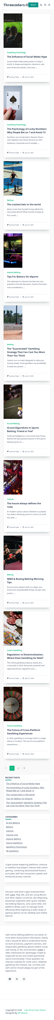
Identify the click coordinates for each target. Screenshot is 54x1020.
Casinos (10, 499)
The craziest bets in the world (24, 204)
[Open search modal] (45, 5)
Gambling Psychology (16, 52)
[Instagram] (23, 979)
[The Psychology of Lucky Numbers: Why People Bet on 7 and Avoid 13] (13, 103)
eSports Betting (13, 272)
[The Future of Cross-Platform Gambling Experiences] (13, 704)
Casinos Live (12, 834)
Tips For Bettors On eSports (22, 276)
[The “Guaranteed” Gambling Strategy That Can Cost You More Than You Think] (13, 322)
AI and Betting (13, 423)
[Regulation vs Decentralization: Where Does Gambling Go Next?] (13, 628)
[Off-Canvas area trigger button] (49, 5)
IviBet (40, 949)
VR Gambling (12, 851)
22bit (12, 894)
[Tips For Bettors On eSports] (13, 250)
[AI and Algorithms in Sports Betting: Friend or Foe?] (13, 402)
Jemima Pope (14, 77)
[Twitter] (16, 979)
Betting (10, 200)
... (36, 67)
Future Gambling (14, 650)
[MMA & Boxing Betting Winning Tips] (13, 553)
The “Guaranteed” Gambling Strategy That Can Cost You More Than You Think (26, 352)
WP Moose (23, 1013)
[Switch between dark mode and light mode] (41, 5)
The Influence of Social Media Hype (27, 56)
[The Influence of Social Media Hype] (13, 30)
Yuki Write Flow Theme (35, 1010)
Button (33, 5)
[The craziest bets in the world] (13, 178)
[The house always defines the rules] (13, 477)
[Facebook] (9, 979)
